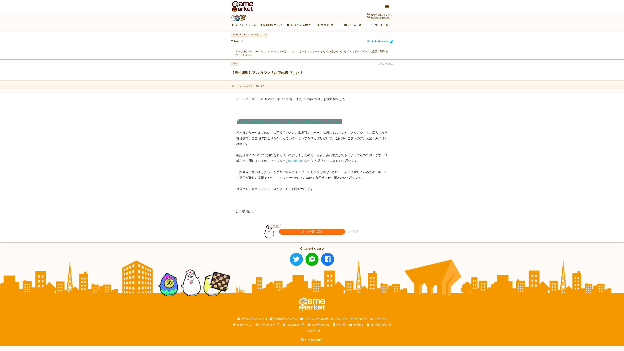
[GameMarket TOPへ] (312, 304)
